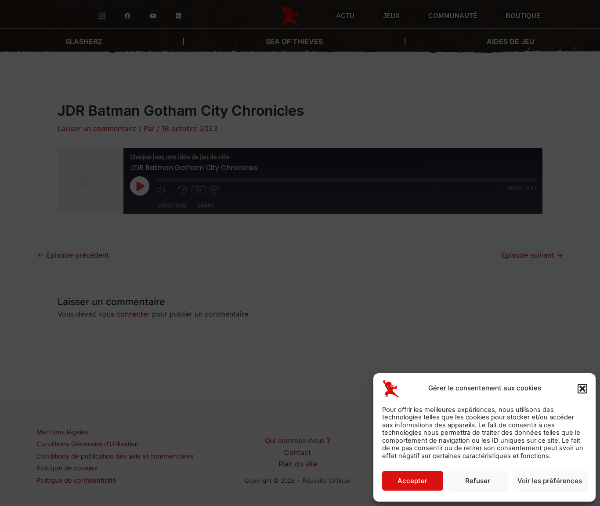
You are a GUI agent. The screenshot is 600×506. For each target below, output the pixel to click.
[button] (582, 388)
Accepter (412, 481)
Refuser (477, 481)
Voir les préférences (549, 481)
